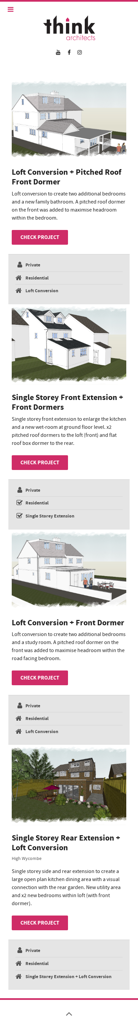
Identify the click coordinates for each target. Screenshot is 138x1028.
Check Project (39, 237)
